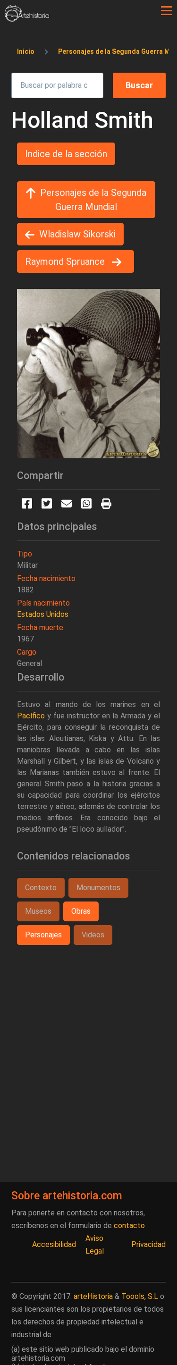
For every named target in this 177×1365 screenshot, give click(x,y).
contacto (129, 1225)
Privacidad (148, 1244)
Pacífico (31, 715)
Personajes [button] (43, 934)
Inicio (25, 51)
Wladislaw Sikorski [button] (77, 234)
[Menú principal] (166, 10)
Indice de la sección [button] (66, 154)
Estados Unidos (42, 614)
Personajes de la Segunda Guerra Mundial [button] (93, 199)
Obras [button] (81, 911)
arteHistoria (93, 1296)
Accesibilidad (54, 1244)
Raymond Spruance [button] (66, 261)
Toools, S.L (139, 1296)
